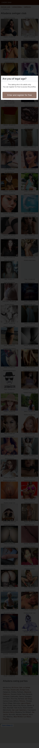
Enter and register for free (19, 95)
